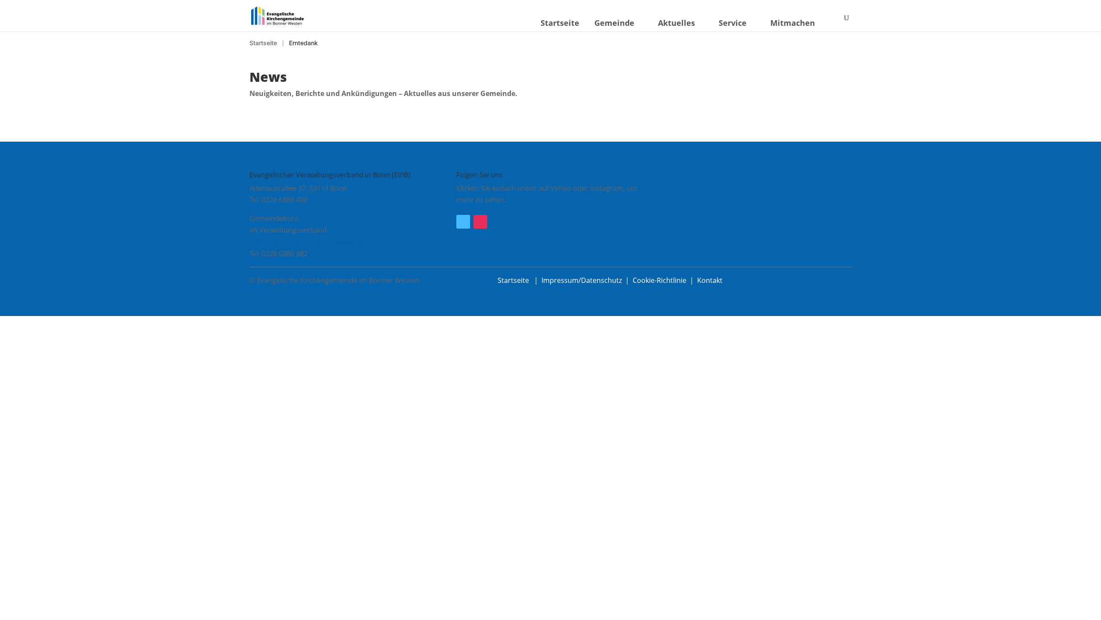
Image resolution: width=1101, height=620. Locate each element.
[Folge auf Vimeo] (463, 222)
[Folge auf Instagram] (480, 222)
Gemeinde (614, 23)
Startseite (560, 23)
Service (733, 23)
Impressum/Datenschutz (581, 280)
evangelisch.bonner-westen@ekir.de (307, 242)
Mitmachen (792, 23)
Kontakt (710, 280)
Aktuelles (676, 23)
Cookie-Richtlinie (659, 280)
